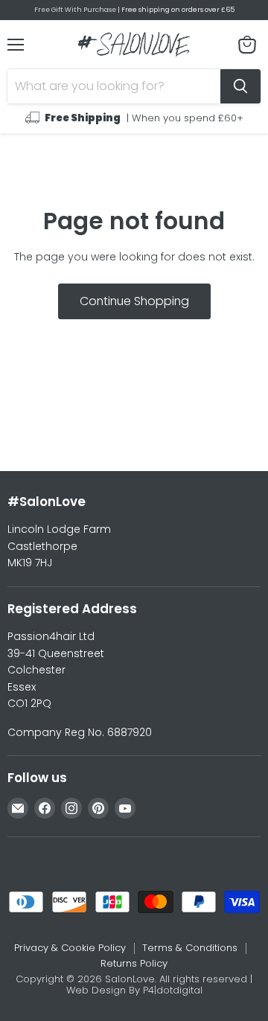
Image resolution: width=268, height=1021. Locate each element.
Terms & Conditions (189, 948)
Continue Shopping (134, 301)
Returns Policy (134, 963)
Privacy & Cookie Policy (70, 948)
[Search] (240, 86)
